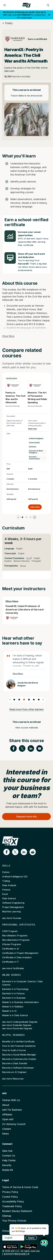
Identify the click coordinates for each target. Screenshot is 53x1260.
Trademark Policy (12, 1206)
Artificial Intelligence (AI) (14, 876)
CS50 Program (10, 931)
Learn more (26, 17)
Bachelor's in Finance (13, 993)
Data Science (9, 898)
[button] (6, 852)
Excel (5, 894)
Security (6, 1165)
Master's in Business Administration (20, 1002)
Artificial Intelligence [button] (36, 438)
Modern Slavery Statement (17, 1211)
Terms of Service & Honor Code (20, 1187)
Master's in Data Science (15, 1015)
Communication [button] (34, 443)
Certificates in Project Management (20, 953)
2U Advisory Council (13, 1124)
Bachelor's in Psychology (15, 989)
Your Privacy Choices (14, 1220)
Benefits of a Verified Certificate (18, 1041)
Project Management (13, 907)
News (5, 1133)
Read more (32, 429)
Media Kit (7, 1170)
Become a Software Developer (18, 1067)
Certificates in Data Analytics (17, 957)
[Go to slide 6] (39, 699)
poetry (9, 23)
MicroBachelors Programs (15, 940)
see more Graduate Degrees (16, 1025)
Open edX (8, 1119)
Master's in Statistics (12, 1006)
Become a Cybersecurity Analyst (19, 1059)
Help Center (9, 1160)
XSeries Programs (11, 944)
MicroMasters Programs (14, 935)
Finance (6, 889)
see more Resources (13, 1078)
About (5, 1105)
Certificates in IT (10, 961)
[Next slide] (43, 699)
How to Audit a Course (14, 1050)
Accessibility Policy (13, 1201)
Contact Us (8, 1155)
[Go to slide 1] (22, 517)
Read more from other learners (26, 709)
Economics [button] (32, 447)
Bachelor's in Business (14, 997)
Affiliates (7, 1114)
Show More (8, 336)
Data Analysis (9, 885)
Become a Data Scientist (14, 1063)
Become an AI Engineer (14, 1072)
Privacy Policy (10, 1191)
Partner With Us (11, 1100)
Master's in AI (9, 1011)
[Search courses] (48, 5)
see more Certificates (13, 968)
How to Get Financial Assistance (18, 1046)
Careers (6, 1128)
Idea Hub (7, 1150)
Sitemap (6, 1215)
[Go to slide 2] (26, 517)
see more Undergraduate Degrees (19, 1021)
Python (6, 872)
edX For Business (12, 1109)
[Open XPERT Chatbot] (44, 1241)
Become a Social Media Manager (19, 1054)
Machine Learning (11, 911)
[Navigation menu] (4, 5)
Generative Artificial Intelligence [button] (36, 452)
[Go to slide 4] (29, 699)
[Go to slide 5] (34, 699)
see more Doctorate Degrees (17, 1028)
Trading (6, 881)
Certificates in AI (10, 948)
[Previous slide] (9, 699)
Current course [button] (11, 378)
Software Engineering (13, 902)
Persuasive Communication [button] (34, 458)
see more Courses (11, 918)
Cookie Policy (10, 1196)
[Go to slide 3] (30, 517)
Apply (31, 1237)
